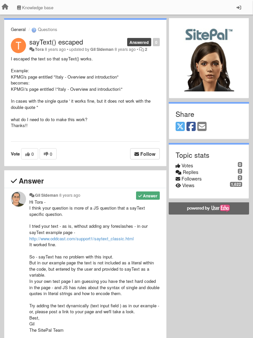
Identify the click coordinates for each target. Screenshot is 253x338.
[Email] (202, 126)
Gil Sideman (102, 49)
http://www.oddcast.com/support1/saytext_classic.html (81, 238)
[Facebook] (191, 126)
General (18, 29)
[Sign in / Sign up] (239, 7)
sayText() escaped (56, 42)
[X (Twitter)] (180, 126)
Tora (39, 49)
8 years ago (69, 195)
